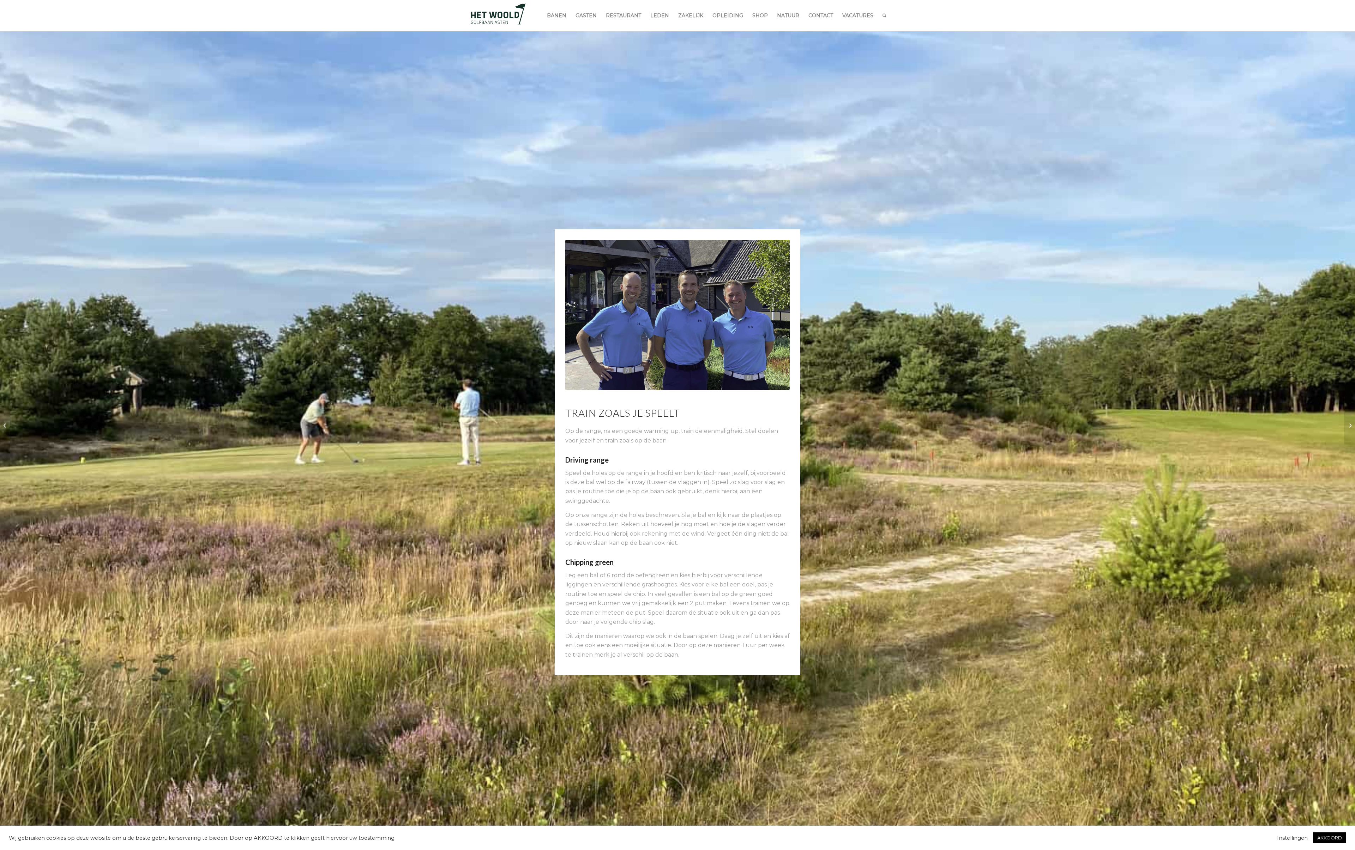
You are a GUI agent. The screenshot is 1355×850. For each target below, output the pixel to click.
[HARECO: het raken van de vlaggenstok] (5, 425)
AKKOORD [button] (1329, 837)
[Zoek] (884, 15)
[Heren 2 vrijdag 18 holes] (1349, 425)
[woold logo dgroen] (498, 15)
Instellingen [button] (1292, 838)
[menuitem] (556, 15)
